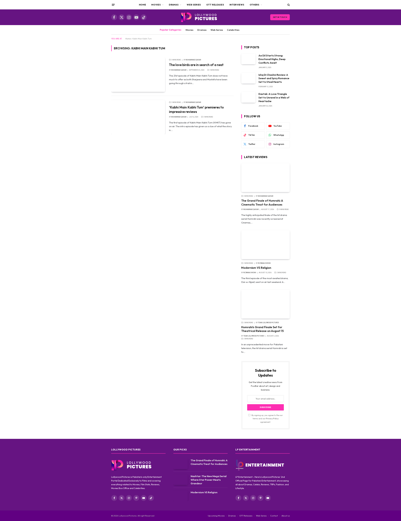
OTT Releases (215, 4)
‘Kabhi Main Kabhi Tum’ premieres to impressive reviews (196, 109)
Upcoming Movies (216, 515)
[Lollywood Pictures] (200, 17)
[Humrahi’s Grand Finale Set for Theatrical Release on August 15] (265, 304)
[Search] (288, 4)
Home (142, 4)
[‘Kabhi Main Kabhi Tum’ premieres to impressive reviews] (138, 117)
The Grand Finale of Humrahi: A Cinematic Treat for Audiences (262, 202)
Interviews (236, 4)
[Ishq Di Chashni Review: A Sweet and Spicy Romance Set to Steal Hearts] (248, 78)
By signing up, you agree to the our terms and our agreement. (267, 418)
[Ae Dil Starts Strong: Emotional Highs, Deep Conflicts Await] (248, 58)
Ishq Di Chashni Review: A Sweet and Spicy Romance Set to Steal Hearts (273, 78)
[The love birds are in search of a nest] (138, 75)
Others (254, 4)
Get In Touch (280, 17)
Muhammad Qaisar (193, 60)
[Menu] (113, 4)
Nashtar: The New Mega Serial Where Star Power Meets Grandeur (209, 480)
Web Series (194, 4)
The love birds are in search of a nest (196, 65)
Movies (156, 4)
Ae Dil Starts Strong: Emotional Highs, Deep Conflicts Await (272, 59)
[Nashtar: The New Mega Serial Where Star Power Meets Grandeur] (180, 479)
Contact (274, 515)
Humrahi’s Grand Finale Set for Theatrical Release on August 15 (262, 329)
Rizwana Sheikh (264, 263)
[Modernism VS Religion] (265, 244)
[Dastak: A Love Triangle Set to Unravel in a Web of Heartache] (248, 97)
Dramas (174, 4)
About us (285, 515)
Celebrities (233, 29)
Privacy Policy (272, 418)
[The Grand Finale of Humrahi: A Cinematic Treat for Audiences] (265, 177)
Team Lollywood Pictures (268, 322)
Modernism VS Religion (256, 268)
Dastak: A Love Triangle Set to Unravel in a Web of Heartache (273, 97)
